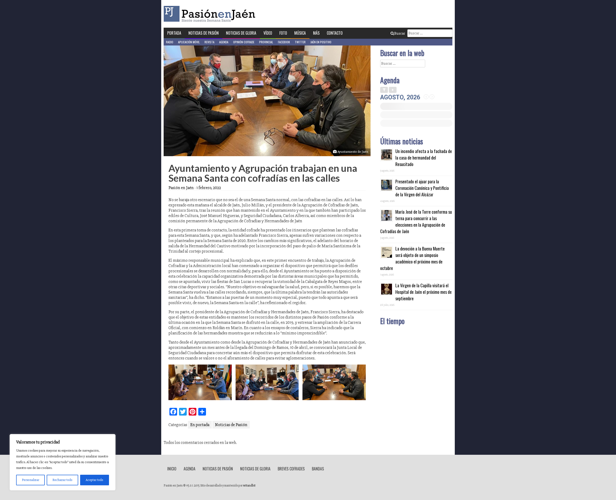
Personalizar (30, 480)
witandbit (249, 485)
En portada (199, 424)
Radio (169, 42)
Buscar (399, 33)
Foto (283, 33)
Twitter (300, 42)
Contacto (335, 33)
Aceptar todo (94, 480)
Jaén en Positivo (320, 42)
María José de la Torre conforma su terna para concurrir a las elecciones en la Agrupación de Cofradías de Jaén (416, 221)
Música (300, 33)
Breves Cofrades (291, 469)
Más (316, 33)
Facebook (284, 42)
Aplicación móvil (189, 42)
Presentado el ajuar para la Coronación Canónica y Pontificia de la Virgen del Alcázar (422, 188)
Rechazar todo (62, 480)
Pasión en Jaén (211, 14)
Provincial (266, 42)
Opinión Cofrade (243, 42)
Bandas (318, 469)
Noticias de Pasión (203, 33)
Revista (209, 42)
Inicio (171, 469)
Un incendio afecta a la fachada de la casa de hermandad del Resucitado (423, 157)
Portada (174, 33)
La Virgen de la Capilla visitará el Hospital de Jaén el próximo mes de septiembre (423, 291)
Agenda (223, 42)
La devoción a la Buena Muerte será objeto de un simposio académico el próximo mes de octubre (412, 258)
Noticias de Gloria (241, 33)
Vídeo (267, 33)
